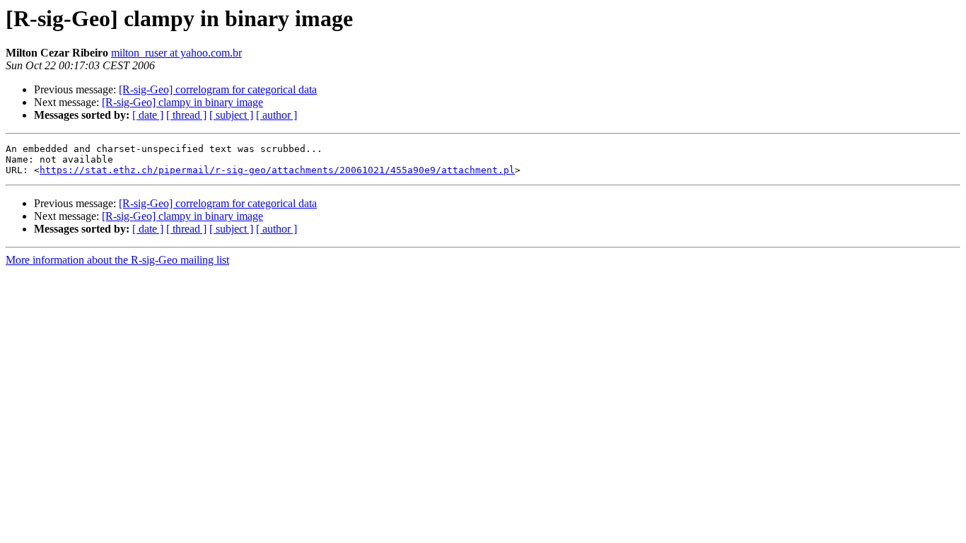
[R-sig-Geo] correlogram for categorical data (218, 89)
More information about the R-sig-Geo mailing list (117, 260)
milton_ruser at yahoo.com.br (176, 53)
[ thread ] (186, 115)
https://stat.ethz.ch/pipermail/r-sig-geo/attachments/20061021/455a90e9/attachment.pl (277, 170)
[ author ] (276, 115)
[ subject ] (231, 115)
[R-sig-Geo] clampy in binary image (182, 102)
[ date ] (147, 115)
